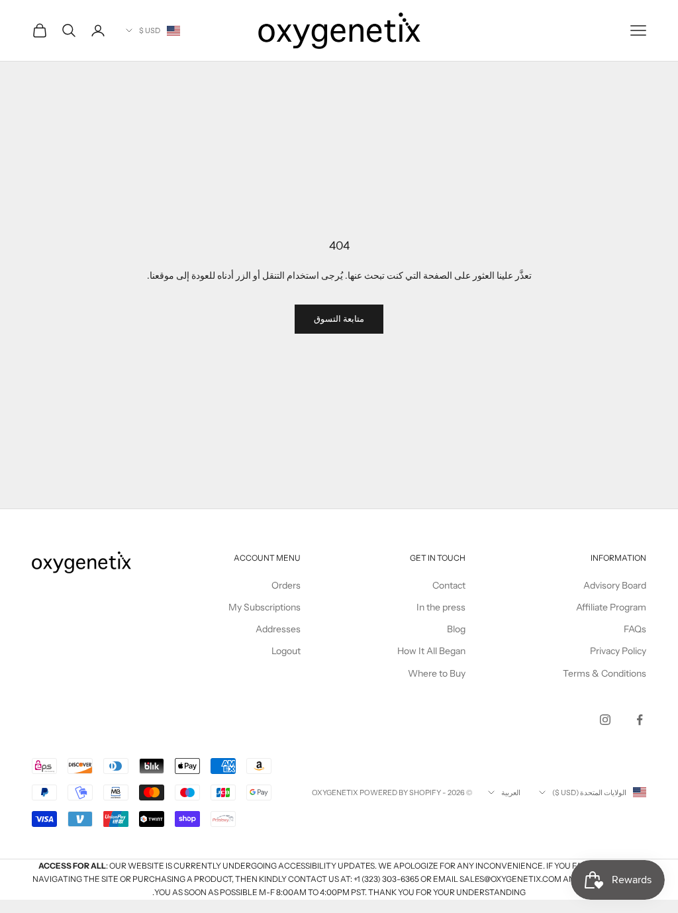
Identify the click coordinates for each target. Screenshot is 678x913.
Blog (456, 629)
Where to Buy (436, 673)
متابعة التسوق (339, 318)
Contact (448, 585)
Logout (286, 651)
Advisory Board (614, 585)
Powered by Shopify (400, 792)
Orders (286, 585)
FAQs (635, 629)
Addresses (278, 629)
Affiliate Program (611, 607)
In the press (440, 607)
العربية (510, 792)
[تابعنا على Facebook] (639, 719)
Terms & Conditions (604, 673)
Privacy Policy (618, 651)
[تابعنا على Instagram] (605, 719)
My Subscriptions (264, 607)
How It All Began (431, 651)
